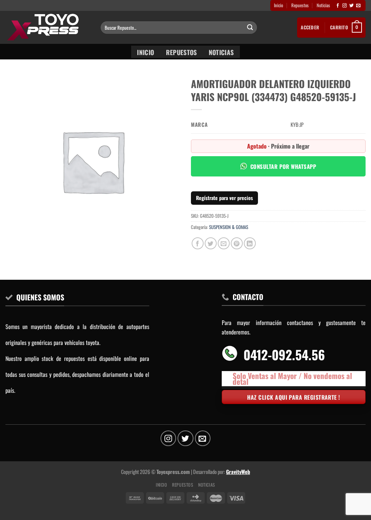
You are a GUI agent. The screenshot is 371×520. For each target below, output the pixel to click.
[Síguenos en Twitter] (351, 5)
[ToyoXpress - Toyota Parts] (47, 27)
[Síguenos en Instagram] (344, 5)
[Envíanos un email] (358, 5)
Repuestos (300, 5)
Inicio (278, 5)
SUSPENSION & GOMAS (228, 227)
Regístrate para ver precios (224, 197)
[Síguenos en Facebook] (337, 5)
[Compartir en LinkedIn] (250, 243)
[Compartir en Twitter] (211, 243)
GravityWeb (238, 471)
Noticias (323, 5)
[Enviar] (250, 27)
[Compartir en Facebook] (198, 243)
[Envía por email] (224, 243)
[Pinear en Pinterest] (237, 243)
